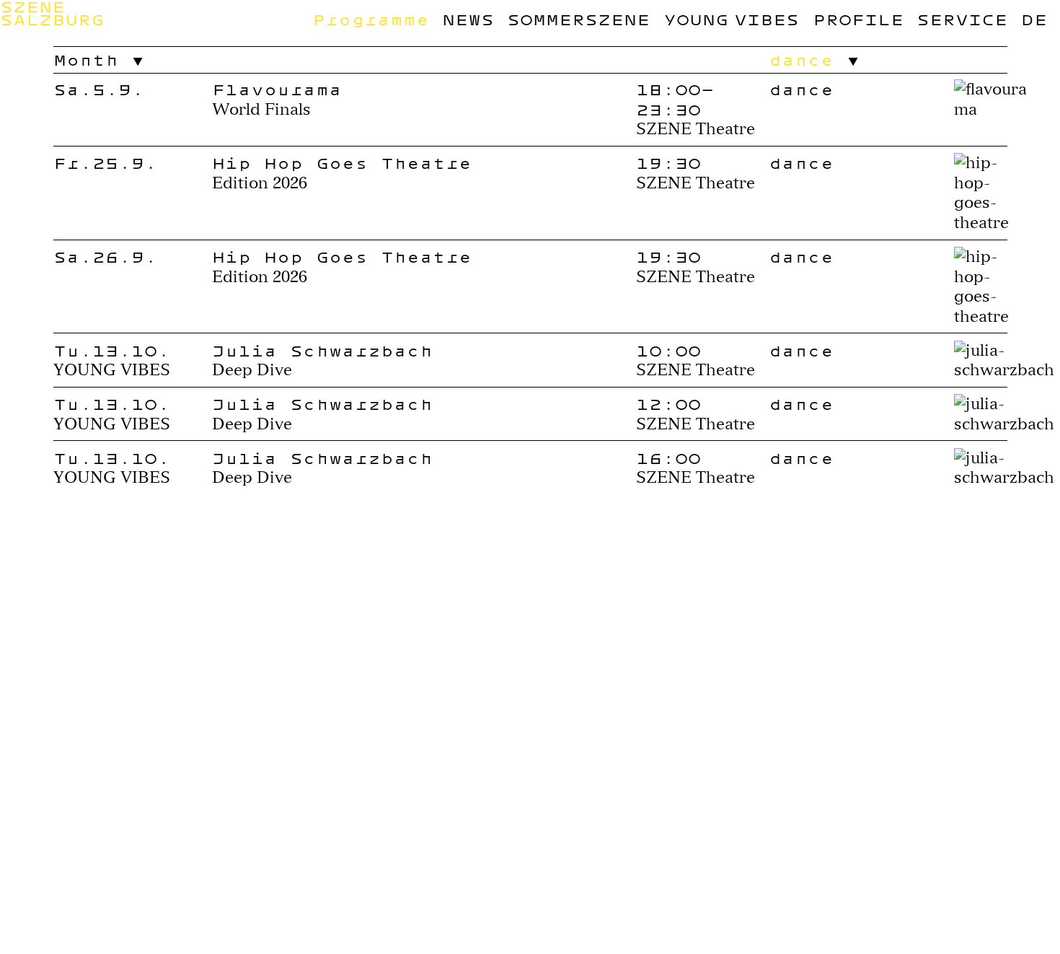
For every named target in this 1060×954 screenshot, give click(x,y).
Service (962, 19)
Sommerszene (578, 19)
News (468, 19)
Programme (370, 19)
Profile (858, 19)
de (1034, 19)
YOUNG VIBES (731, 19)
